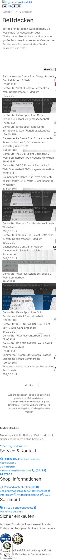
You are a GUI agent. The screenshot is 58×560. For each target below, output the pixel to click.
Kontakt (30, 487)
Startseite (7, 11)
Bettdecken (26, 11)
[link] (29, 80)
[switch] (7, 555)
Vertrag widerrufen (14, 446)
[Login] (11, 6)
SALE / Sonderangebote (18, 507)
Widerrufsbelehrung (28, 494)
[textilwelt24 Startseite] (17, 2)
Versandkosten (12, 487)
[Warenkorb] (8, 6)
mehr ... (29, 385)
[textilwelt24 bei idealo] (6, 538)
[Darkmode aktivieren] (14, 6)
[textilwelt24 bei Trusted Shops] (17, 538)
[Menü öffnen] (19, 6)
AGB (47, 494)
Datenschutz (39, 490)
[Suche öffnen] (4, 6)
